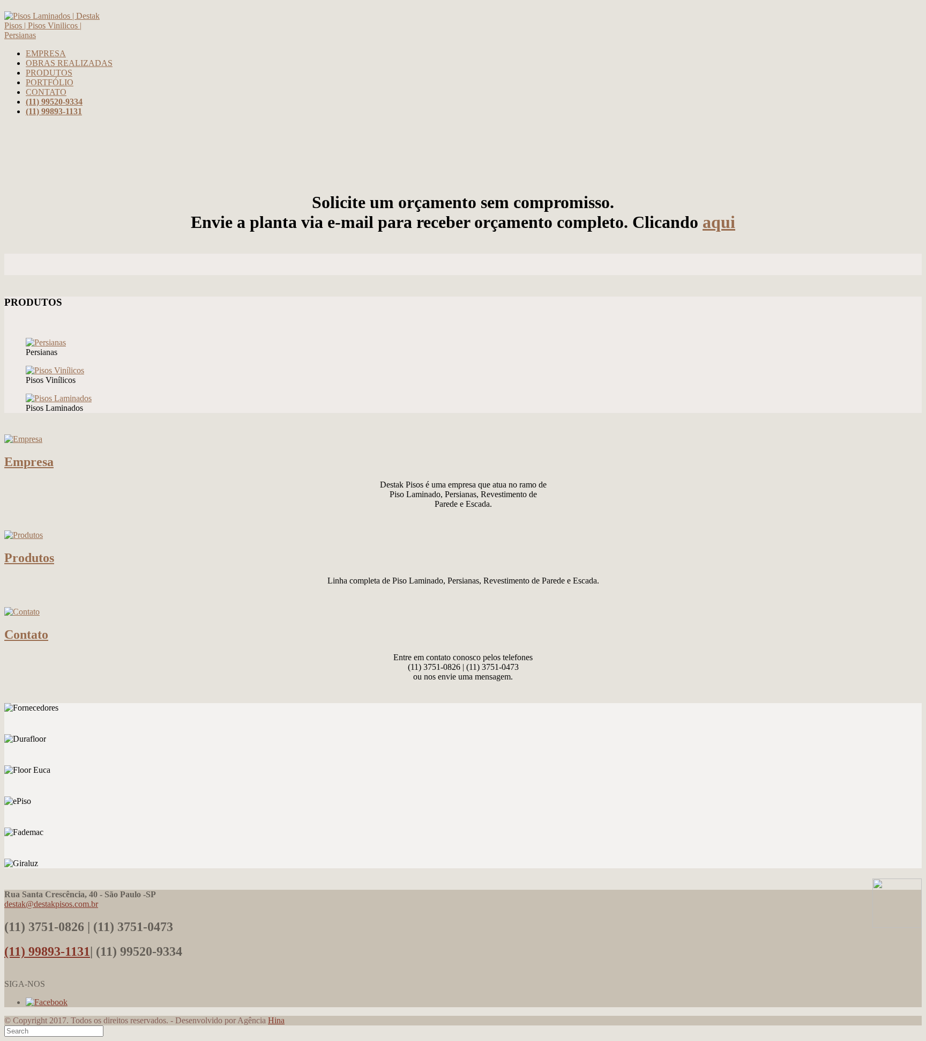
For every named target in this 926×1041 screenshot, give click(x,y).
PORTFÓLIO (49, 82)
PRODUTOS (49, 72)
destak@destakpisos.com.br (51, 904)
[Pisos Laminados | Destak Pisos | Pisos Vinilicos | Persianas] (53, 35)
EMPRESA (46, 53)
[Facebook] (47, 1002)
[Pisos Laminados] (59, 398)
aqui (719, 222)
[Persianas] (46, 342)
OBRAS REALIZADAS (69, 63)
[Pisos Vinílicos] (55, 370)
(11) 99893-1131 (47, 951)
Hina (276, 1020)
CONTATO (46, 92)
